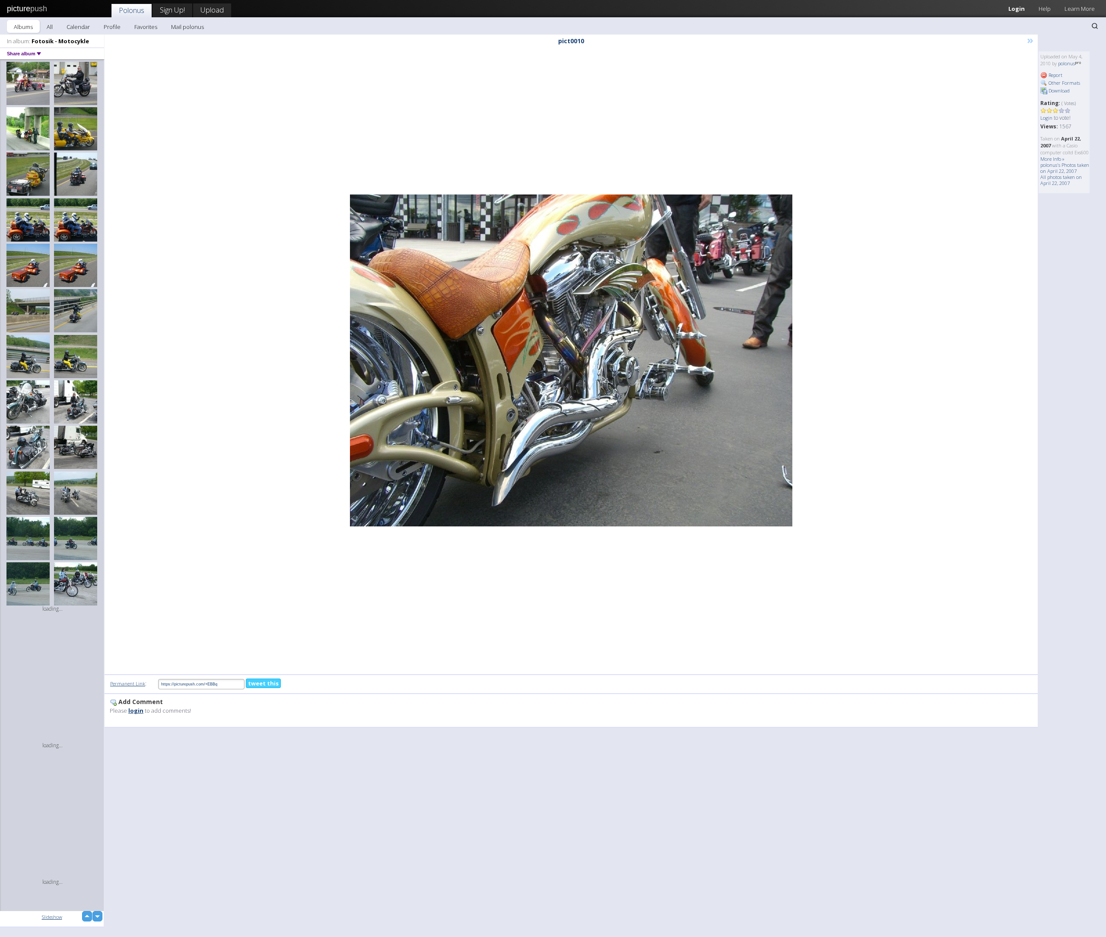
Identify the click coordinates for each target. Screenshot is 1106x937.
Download (1058, 90)
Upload (212, 10)
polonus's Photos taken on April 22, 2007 (1064, 168)
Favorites (145, 27)
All (50, 27)
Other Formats (1063, 83)
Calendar (78, 27)
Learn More (1080, 9)
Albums (23, 27)
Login (1016, 9)
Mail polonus (187, 27)
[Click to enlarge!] (571, 360)
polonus (1066, 63)
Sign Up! (172, 10)
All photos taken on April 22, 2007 (1061, 180)
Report (1054, 75)
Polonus (131, 10)
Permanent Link (127, 683)
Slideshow (52, 917)
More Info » (1052, 159)
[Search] (1095, 26)
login (135, 710)
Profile (112, 27)
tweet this (263, 683)
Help (1045, 9)
